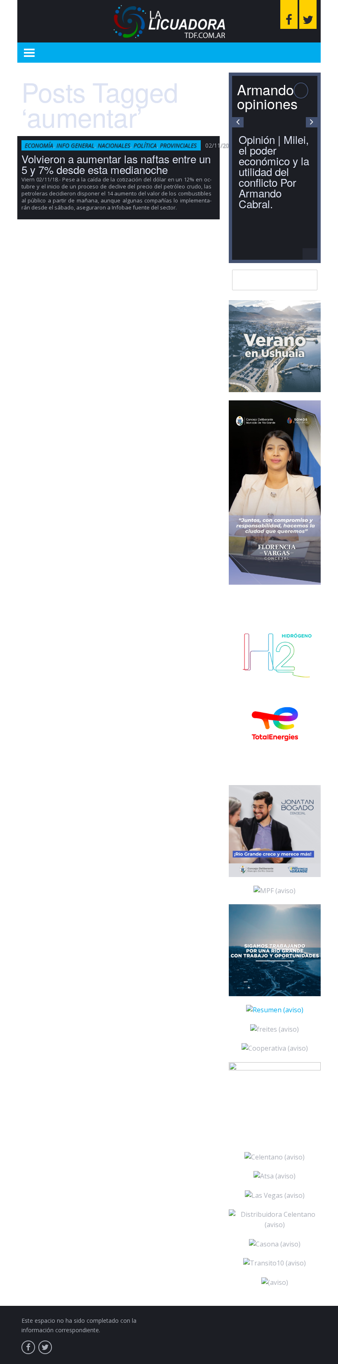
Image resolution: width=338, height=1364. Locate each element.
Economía (39, 145)
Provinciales (178, 145)
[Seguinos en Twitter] (308, 14)
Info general (75, 145)
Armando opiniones (267, 96)
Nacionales (114, 145)
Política (145, 145)
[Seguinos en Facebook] (289, 14)
